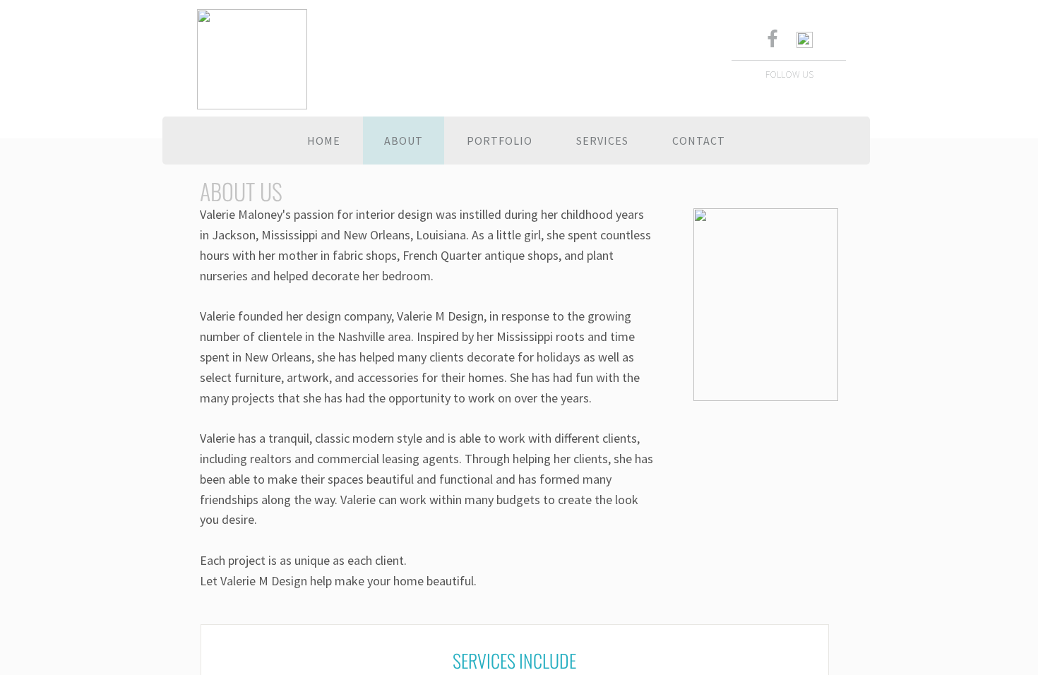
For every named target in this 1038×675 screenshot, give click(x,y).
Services (602, 140)
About (403, 140)
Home (323, 140)
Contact (698, 140)
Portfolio (499, 140)
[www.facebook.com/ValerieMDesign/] (771, 40)
